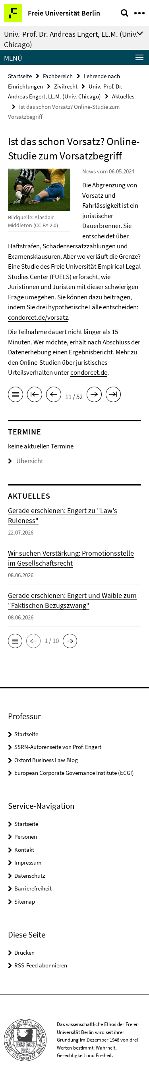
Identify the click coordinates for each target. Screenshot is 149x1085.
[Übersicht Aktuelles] (15, 396)
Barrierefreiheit (33, 888)
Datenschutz (29, 875)
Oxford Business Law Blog (46, 760)
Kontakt (24, 849)
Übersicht (29, 460)
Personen (25, 836)
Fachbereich (58, 76)
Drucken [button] (24, 952)
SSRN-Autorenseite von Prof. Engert (57, 747)
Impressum (27, 862)
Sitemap (24, 901)
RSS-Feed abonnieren (40, 965)
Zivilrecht (65, 86)
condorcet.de (88, 372)
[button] (15, 641)
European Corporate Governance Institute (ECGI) (74, 772)
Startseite (20, 76)
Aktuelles (123, 96)
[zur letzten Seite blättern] (113, 396)
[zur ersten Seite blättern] (34, 396)
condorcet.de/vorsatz (38, 317)
